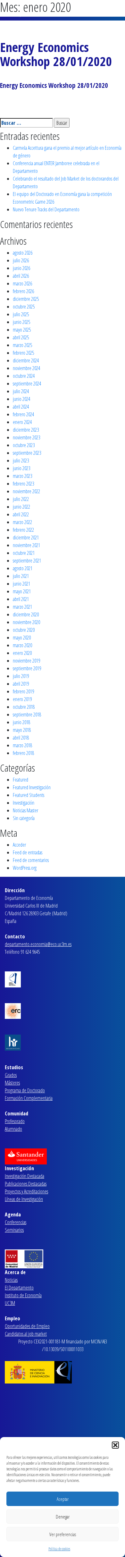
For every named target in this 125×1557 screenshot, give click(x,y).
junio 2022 (21, 506)
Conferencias (15, 1222)
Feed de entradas (27, 852)
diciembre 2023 (26, 429)
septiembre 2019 (27, 668)
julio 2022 (21, 499)
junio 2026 (21, 268)
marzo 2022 (22, 522)
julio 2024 (21, 391)
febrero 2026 (23, 291)
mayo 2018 (22, 729)
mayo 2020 (22, 637)
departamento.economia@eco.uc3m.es (38, 944)
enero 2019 (22, 699)
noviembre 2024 (26, 368)
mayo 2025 (22, 329)
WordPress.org (25, 867)
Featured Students (28, 795)
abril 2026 (21, 275)
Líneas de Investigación (24, 1199)
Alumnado (13, 1128)
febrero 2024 (23, 414)
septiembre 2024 (27, 383)
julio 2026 (21, 260)
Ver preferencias (62, 1534)
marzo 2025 (22, 345)
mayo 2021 (22, 591)
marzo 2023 (22, 475)
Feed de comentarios (31, 860)
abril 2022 (21, 514)
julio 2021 (21, 576)
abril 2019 (21, 683)
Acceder (19, 844)
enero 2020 (22, 652)
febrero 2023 (23, 483)
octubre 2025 (24, 306)
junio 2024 (21, 398)
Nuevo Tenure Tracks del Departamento (46, 209)
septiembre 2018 (27, 714)
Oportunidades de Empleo (27, 1326)
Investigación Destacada (24, 1176)
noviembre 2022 (26, 491)
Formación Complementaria (29, 1098)
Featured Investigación (32, 787)
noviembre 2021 (26, 545)
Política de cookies (59, 1549)
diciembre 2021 (26, 537)
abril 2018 (21, 737)
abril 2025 (21, 337)
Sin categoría (24, 818)
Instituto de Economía (23, 1295)
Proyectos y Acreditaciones (26, 1191)
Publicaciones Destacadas (25, 1183)
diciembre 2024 (26, 360)
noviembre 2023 (26, 437)
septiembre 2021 (27, 560)
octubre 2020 (24, 629)
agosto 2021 (22, 568)
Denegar (63, 1516)
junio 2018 (21, 722)
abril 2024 (21, 406)
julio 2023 (21, 460)
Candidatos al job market (26, 1333)
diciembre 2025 (26, 298)
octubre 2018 (24, 706)
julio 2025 (21, 314)
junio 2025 (21, 322)
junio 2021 (21, 583)
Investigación (23, 802)
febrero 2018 (23, 753)
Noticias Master (25, 810)
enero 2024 (22, 422)
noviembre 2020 (26, 622)
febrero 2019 (23, 691)
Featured (20, 779)
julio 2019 (21, 676)
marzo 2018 (22, 745)
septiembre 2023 (27, 452)
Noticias (11, 1279)
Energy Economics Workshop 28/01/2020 (56, 54)
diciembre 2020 (26, 614)
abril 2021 (21, 599)
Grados (11, 1075)
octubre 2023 (24, 445)
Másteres (12, 1082)
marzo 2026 (22, 283)
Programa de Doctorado (25, 1090)
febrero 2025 (23, 352)
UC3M (10, 1303)
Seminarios (14, 1229)
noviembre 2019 (26, 660)
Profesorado (15, 1121)
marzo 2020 (22, 645)
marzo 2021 (22, 606)
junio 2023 (21, 468)
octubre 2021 (24, 552)
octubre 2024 (24, 375)
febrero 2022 (23, 529)
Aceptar (63, 1499)
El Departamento (19, 1287)
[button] (115, 1445)
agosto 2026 (22, 252)
